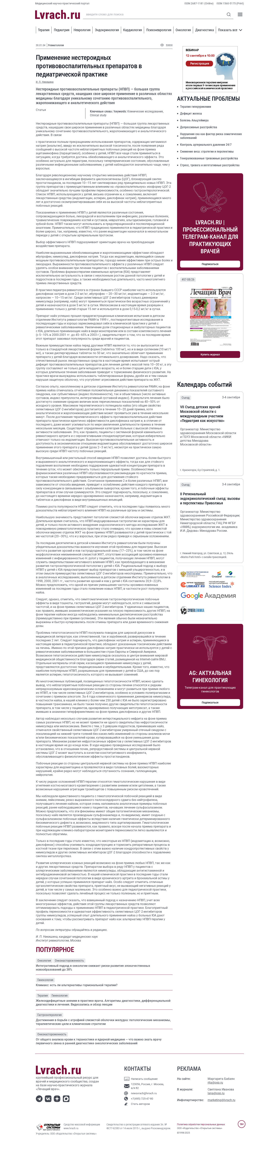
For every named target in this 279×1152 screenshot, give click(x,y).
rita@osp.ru (215, 1082)
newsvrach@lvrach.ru (144, 1093)
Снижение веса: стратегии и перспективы (207, 151)
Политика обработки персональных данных (201, 1124)
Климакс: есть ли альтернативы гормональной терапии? (76, 985)
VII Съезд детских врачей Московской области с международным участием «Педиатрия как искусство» (202, 414)
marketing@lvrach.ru (221, 1100)
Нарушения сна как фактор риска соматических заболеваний (211, 136)
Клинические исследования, (145, 111)
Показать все (227, 30)
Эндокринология (107, 30)
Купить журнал (210, 354)
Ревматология (56, 45)
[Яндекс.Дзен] (58, 1098)
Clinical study (98, 115)
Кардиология (132, 30)
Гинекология (45, 980)
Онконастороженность (69, 960)
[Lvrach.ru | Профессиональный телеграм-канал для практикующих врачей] (40, 1098)
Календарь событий (204, 384)
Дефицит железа (191, 113)
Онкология (183, 30)
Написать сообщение (144, 1078)
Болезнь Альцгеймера (194, 120)
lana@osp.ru (216, 1093)
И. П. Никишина (45, 81)
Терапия (44, 30)
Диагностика (204, 30)
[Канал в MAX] (67, 1098)
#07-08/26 (188, 279)
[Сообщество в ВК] (49, 1098)
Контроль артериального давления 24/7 (206, 144)
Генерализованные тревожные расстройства (209, 158)
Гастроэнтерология (49, 1015)
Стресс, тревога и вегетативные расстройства (210, 165)
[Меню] (240, 14)
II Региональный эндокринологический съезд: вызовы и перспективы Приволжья (210, 498)
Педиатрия (61, 30)
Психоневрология (158, 30)
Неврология (82, 30)
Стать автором (140, 1103)
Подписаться (210, 264)
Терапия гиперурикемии (195, 106)
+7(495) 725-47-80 (142, 1098)
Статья (41, 110)
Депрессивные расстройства (198, 127)
